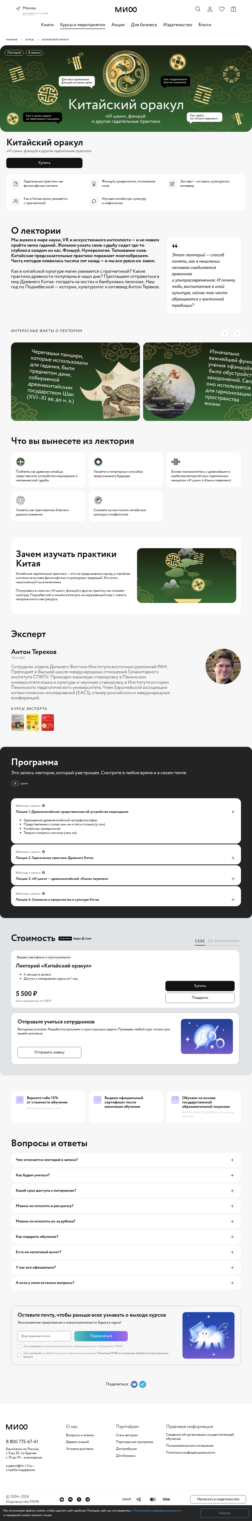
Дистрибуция (126, 1449)
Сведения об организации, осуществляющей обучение (200, 1437)
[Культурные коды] (18, 722)
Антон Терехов (34, 652)
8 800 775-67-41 (22, 1442)
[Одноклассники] (79, 1499)
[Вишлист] (221, 9)
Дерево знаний (77, 1442)
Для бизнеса (144, 24)
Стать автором (127, 1435)
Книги (47, 24)
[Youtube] (61, 1499)
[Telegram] (87, 1499)
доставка (29, 13)
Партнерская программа (134, 1442)
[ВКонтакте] (70, 1499)
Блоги (204, 24)
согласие (35, 1346)
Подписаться (101, 1336)
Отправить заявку (49, 1052)
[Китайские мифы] (49, 722)
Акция (118, 24)
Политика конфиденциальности (190, 1453)
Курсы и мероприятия (82, 24)
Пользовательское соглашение (189, 1446)
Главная (12, 39)
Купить (44, 163)
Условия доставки (80, 1449)
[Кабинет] (210, 9)
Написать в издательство (218, 1499)
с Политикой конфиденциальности (156, 1510)
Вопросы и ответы (80, 1435)
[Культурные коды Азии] (33, 722)
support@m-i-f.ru (19, 1465)
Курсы (29, 39)
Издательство (177, 24)
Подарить (200, 998)
